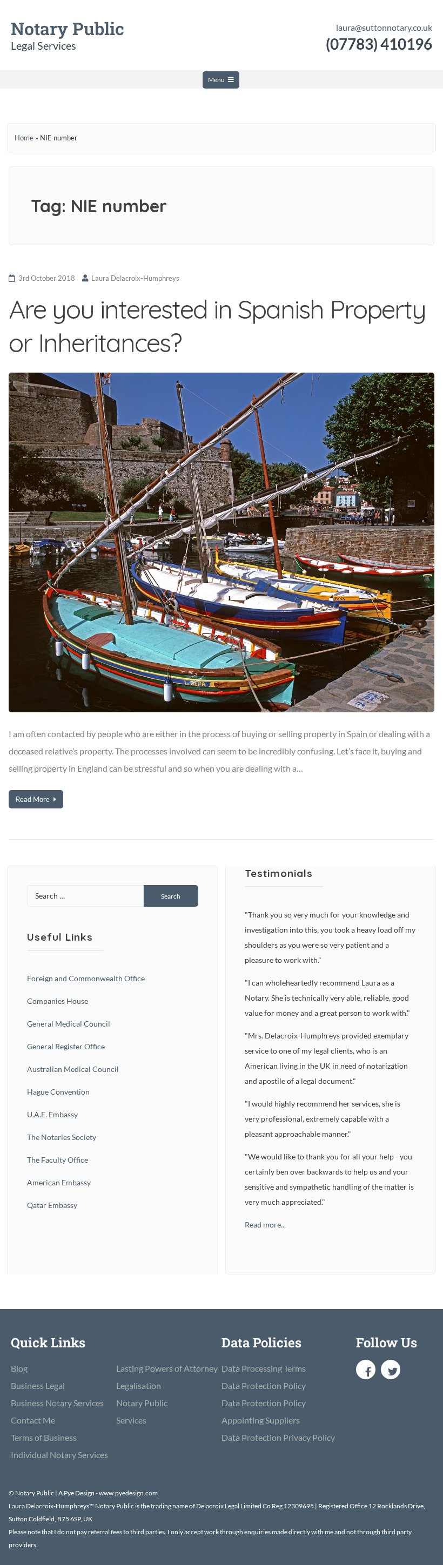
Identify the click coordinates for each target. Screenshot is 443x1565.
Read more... (265, 1224)
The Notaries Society (61, 1137)
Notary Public (67, 28)
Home (24, 137)
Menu (216, 80)
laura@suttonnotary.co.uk (384, 27)
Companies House (57, 1001)
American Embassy (59, 1182)
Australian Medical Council (73, 1069)
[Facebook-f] (365, 1369)
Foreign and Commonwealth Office (86, 978)
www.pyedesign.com (128, 1493)
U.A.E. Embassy (52, 1114)
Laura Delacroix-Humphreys (135, 278)
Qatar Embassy (52, 1205)
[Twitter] (390, 1369)
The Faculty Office (57, 1159)
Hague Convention (58, 1091)
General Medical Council (68, 1023)
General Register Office (66, 1046)
